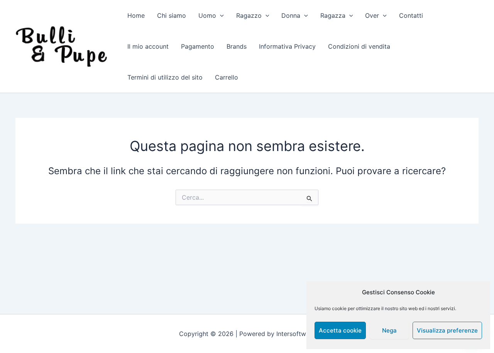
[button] (220, 15)
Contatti (411, 15)
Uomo (207, 15)
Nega (389, 330)
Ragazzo (249, 15)
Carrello (226, 77)
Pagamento (197, 46)
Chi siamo (171, 15)
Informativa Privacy (287, 46)
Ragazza (332, 15)
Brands (237, 46)
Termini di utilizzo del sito (165, 77)
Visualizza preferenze (447, 330)
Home (136, 15)
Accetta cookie (340, 330)
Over (372, 15)
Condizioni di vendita (359, 46)
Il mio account (148, 46)
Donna (290, 15)
